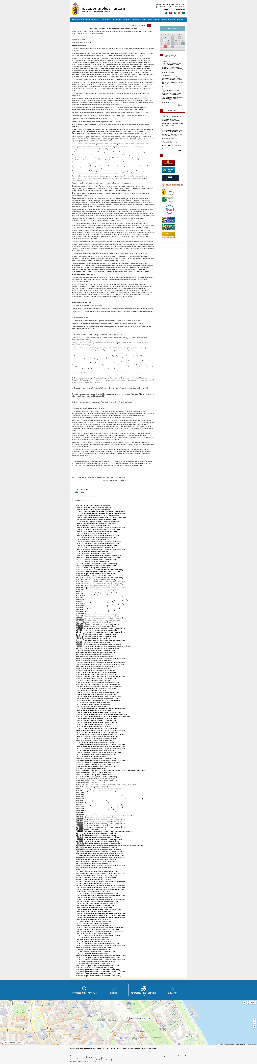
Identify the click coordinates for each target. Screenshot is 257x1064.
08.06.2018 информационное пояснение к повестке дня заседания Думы (100, 730)
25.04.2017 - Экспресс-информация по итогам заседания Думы (97, 692)
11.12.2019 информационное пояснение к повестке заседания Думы (99, 598)
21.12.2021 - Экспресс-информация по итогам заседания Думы (97, 929)
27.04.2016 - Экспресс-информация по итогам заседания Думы (97, 624)
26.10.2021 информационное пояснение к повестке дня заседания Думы (100, 827)
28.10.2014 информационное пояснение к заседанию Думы (96, 602)
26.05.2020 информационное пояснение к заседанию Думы (96, 531)
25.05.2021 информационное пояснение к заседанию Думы (96, 720)
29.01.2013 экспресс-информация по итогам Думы (93, 642)
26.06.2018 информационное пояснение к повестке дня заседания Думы (100, 865)
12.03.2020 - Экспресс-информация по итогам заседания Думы (97, 958)
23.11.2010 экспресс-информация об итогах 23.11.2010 (94, 654)
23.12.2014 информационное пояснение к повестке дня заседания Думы (100, 511)
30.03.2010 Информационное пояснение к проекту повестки (96, 722)
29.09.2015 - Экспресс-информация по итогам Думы (94, 907)
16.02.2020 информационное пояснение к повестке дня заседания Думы (100, 749)
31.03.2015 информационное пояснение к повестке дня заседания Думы (100, 628)
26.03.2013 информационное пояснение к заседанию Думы (96, 678)
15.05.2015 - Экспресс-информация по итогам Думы (94, 612)
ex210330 (85, 490)
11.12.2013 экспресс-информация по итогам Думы (93, 702)
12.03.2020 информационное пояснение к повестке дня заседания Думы (100, 946)
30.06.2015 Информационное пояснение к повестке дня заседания (98, 712)
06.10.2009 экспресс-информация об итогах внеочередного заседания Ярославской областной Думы (110, 799)
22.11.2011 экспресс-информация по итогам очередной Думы (96, 610)
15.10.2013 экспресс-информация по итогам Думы (93, 638)
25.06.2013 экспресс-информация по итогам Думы (93, 773)
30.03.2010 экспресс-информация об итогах (91, 706)
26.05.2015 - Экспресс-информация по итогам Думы (94, 925)
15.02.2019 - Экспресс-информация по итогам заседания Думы (97, 777)
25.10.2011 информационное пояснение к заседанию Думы (96, 566)
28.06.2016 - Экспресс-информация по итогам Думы (94, 507)
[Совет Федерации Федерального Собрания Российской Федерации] (172, 185)
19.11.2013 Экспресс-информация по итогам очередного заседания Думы (100, 734)
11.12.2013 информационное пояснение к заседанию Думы (95, 650)
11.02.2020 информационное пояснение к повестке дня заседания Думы (100, 917)
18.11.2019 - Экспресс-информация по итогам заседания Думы (97, 698)
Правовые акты (170, 110)
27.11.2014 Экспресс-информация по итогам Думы (93, 954)
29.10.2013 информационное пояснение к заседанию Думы (96, 670)
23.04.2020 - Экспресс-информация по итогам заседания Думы (98, 572)
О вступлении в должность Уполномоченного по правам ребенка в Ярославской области (171, 144)
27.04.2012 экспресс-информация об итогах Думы (93, 891)
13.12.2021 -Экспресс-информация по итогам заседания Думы (97, 901)
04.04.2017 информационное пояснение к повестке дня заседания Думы (100, 640)
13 (172, 40)
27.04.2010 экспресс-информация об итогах (91, 813)
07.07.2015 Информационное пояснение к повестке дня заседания (98, 644)
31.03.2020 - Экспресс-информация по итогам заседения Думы (97, 944)
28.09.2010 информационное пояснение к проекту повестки (96, 674)
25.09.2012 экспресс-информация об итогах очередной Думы (97, 861)
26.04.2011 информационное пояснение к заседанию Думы (96, 833)
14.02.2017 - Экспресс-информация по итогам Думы (93, 941)
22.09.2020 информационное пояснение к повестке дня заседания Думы (101, 588)
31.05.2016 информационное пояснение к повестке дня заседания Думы (100, 708)
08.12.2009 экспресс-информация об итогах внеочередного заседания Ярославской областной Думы (110, 771)
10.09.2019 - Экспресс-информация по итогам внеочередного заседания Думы (103, 646)
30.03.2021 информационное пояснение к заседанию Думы (96, 636)
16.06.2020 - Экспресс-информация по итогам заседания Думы (97, 544)
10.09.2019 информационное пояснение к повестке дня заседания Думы (100, 805)
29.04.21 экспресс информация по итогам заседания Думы (96, 672)
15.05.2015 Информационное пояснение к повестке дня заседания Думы (100, 596)
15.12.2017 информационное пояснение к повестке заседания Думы (99, 843)
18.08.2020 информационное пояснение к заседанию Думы (96, 560)
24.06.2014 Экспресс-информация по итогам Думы (93, 668)
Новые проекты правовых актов (170, 56)
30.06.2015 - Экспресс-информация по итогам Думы (94, 897)
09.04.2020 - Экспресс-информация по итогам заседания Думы (98, 586)
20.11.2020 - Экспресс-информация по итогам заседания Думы (97, 648)
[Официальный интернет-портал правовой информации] (172, 220)
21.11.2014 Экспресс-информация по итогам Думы (93, 539)
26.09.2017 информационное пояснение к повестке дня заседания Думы (100, 913)
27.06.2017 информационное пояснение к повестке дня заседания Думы (100, 513)
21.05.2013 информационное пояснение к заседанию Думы (96, 743)
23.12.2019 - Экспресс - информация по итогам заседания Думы (98, 763)
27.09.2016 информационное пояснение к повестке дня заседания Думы (100, 819)
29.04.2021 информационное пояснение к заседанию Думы (96, 652)
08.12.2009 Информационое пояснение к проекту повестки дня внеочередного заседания (106, 785)
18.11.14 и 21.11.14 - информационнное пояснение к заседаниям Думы (99, 686)
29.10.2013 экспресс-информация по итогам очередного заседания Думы (101, 618)
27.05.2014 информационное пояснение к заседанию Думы (96, 779)
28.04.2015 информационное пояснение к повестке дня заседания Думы (100, 582)
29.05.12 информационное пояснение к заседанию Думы (95, 905)
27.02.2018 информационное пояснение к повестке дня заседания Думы (100, 857)
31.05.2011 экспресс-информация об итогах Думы (93, 552)
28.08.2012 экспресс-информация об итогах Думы (93, 576)
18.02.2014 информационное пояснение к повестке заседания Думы (99, 839)
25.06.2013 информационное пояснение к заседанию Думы (96, 759)
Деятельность (106, 20)
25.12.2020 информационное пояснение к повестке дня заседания (98, 620)
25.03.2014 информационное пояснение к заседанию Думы (96, 809)
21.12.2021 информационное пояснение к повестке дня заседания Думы (100, 915)
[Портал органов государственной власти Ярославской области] (172, 163)
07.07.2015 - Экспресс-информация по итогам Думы (93, 879)
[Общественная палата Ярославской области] (172, 192)
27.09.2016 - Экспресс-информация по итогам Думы (94, 803)
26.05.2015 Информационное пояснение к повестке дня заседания (98, 696)
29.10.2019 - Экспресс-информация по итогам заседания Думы (97, 630)
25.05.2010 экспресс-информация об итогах (91, 797)
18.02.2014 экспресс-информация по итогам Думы (93, 825)
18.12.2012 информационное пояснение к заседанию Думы (96, 817)
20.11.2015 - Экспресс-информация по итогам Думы (93, 921)
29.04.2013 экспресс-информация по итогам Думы (93, 710)
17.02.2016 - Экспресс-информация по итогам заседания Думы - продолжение (102, 592)
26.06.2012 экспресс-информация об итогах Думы (93, 622)
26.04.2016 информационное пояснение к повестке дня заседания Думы (100, 550)
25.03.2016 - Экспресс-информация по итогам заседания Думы (97, 966)
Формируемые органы (139, 20)
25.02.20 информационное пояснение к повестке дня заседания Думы (100, 931)
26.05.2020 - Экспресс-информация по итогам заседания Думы (98, 558)
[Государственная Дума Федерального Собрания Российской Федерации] (172, 178)
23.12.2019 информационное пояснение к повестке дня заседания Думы (100, 570)
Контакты (180, 20)
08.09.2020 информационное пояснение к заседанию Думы (96, 574)
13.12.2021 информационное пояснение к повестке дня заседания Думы (100, 887)
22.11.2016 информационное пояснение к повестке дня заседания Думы (100, 745)
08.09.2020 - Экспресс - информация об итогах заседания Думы (98, 684)
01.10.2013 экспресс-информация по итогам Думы (93, 505)
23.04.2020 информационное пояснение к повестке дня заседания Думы (101, 517)
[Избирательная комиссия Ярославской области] (172, 199)
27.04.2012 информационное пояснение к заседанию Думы (96, 656)
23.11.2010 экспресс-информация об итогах (91, 769)
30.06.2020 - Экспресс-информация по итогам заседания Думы (98, 529)
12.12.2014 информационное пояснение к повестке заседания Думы (99, 970)
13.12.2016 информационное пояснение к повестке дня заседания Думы (100, 761)
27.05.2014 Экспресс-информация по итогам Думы (93, 765)
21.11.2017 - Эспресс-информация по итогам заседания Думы (97, 903)
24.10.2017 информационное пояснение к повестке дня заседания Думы (100, 885)
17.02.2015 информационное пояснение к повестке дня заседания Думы (100, 662)
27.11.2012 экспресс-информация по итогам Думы (93, 533)
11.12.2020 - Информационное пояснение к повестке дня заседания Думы (101, 604)
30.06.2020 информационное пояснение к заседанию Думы (96, 546)
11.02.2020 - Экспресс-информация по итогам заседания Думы (97, 515)
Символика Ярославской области (96, 1049)
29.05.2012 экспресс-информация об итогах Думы (93, 919)
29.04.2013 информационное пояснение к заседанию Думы (96, 694)
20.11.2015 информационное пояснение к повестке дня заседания (98, 835)
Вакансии (172, 993)
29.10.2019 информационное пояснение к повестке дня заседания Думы (100, 584)
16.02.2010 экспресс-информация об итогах (91, 757)
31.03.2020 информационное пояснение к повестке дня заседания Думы (100, 960)
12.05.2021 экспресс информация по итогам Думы (93, 704)
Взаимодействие (154, 20)
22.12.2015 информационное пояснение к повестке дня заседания (98, 935)
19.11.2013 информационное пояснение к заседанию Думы (95, 751)
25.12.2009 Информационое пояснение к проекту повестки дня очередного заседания (105, 815)
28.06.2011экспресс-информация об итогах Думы (93, 509)
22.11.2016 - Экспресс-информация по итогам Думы (93, 863)
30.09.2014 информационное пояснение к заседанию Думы (96, 718)
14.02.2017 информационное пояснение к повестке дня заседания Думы (100, 578)
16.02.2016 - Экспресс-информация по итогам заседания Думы (97, 564)
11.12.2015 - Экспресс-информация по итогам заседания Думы (97, 893)
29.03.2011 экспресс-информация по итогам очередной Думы (97, 580)
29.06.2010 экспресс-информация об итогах (91, 783)
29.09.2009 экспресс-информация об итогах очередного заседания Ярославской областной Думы (109, 845)
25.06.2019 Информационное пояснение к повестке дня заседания (98, 909)
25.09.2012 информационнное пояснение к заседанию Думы (96, 847)
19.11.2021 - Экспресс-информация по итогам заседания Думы (97, 871)
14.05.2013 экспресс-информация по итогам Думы (93, 726)
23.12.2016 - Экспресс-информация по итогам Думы (93, 724)
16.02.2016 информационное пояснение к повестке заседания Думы (99, 608)
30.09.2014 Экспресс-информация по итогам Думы (93, 867)
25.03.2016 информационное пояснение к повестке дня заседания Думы (100, 658)
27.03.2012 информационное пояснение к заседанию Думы (96, 962)
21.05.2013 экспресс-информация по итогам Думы (93, 787)
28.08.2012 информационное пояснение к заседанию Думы (96, 590)
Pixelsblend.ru (182, 1056)
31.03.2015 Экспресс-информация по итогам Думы (93, 554)
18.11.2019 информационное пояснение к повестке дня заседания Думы (100, 664)
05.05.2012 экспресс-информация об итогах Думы (93, 948)
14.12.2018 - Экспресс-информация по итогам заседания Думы (97, 837)
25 (165, 46)
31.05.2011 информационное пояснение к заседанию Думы (96, 626)
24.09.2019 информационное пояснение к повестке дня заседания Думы (100, 747)
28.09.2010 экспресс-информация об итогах (91, 690)
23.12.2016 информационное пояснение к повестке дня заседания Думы (100, 927)
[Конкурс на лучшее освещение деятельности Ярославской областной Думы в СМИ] (172, 235)
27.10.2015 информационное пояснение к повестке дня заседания (98, 821)
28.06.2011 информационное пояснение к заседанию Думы (96, 523)
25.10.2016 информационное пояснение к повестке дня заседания (98, 789)
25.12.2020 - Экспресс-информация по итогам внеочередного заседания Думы (103, 600)
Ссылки (167, 156)
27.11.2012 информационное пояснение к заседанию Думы (95, 548)
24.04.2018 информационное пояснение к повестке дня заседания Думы (100, 527)
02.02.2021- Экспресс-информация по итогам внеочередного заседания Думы (103, 716)
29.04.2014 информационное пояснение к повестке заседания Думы (99, 853)
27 (172, 46)
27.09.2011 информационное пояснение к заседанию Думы (96, 537)
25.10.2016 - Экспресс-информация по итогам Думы (93, 775)
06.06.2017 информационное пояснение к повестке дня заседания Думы (100, 956)
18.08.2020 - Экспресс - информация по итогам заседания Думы (98, 700)
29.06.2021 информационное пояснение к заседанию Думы (96, 767)
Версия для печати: (139, 25)
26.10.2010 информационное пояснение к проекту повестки (96, 738)
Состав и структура (92, 20)
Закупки (113, 993)
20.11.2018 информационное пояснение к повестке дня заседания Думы (100, 972)
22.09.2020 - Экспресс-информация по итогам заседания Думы (98, 666)
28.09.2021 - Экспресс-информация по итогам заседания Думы (97, 811)
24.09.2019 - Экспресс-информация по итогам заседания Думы (97, 614)
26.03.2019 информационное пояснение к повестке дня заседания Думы (100, 807)
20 (172, 43)
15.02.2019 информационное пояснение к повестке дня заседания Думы (100, 823)
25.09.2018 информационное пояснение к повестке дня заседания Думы (100, 895)
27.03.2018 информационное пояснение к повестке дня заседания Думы (100, 873)
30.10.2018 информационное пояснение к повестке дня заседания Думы (100, 881)
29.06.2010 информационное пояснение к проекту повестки (96, 859)
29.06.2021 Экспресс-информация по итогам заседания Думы (97, 781)
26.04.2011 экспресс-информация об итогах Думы (93, 594)
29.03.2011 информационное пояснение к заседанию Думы (96, 968)
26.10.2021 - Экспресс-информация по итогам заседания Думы (97, 841)
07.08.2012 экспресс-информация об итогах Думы (93, 606)
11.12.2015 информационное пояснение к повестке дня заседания (98, 521)
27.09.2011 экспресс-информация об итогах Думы (93, 937)
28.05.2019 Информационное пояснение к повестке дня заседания (98, 556)
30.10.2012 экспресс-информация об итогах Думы (93, 562)
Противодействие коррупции (84, 993)
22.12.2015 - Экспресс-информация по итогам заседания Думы (97, 728)
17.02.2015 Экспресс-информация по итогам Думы (93, 680)
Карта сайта (121, 1049)
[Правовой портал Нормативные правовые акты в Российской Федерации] (172, 227)
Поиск (113, 1049)
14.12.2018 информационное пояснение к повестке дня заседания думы (100, 851)
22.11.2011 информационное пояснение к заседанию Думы (95, 952)
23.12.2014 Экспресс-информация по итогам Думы (93, 568)
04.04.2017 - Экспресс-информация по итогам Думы (94, 740)
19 (168, 43)
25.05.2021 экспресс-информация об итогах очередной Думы (97, 736)
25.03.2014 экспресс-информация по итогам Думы (93, 793)
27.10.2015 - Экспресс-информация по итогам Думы (93, 950)
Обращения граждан (168, 20)
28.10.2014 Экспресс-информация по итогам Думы (93, 883)
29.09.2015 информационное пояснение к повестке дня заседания (98, 849)
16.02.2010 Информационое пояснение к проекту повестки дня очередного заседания (105, 831)
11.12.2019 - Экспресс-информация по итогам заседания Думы (97, 791)
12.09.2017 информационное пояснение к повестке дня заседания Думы (100, 899)
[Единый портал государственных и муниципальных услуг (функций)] (172, 209)
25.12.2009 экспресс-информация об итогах (91, 829)
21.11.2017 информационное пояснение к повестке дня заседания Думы (100, 889)
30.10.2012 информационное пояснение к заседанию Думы (96, 877)
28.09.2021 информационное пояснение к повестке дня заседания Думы (100, 795)
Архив (78, 869)
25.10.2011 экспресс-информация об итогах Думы (93, 923)
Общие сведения (78, 20)
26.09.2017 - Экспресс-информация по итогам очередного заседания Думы (101, 714)
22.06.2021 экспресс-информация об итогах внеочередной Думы (98, 753)
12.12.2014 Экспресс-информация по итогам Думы (93, 939)
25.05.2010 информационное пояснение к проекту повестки (96, 875)
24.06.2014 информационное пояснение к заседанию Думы (96, 634)
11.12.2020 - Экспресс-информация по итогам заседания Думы (97, 616)
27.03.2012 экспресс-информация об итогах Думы (93, 964)
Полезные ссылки (76, 1049)
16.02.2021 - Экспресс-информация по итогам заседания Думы (97, 732)
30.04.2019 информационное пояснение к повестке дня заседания (98, 542)
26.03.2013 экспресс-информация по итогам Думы (93, 933)
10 (161, 40)
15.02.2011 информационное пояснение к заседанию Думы (96, 755)
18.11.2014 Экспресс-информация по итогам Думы (93, 525)
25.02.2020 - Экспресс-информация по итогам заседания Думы (98, 974)
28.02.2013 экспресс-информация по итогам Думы (93, 660)
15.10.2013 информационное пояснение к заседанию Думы (96, 519)
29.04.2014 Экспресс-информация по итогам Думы (93, 911)
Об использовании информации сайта (142, 1049)
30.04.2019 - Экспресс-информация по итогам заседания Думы (97, 682)
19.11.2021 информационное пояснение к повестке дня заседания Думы (100, 855)
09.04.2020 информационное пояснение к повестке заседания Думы (99, 976)
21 (175, 43)
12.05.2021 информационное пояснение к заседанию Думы (96, 688)
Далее (180, 105)
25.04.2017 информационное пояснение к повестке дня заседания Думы (100, 676)
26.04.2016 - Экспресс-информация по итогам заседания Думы (97, 535)
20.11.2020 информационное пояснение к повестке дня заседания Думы (100, 632)
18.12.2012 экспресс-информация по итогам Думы (93, 801)
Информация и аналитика (121, 20)
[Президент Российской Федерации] (172, 170)
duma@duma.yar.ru (103, 1058)
